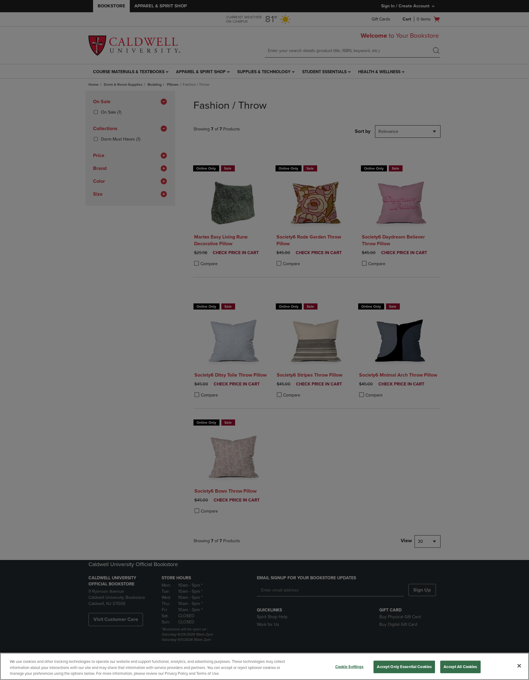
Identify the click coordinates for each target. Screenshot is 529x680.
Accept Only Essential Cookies (404, 666)
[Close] (519, 665)
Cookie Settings (349, 666)
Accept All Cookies (460, 666)
